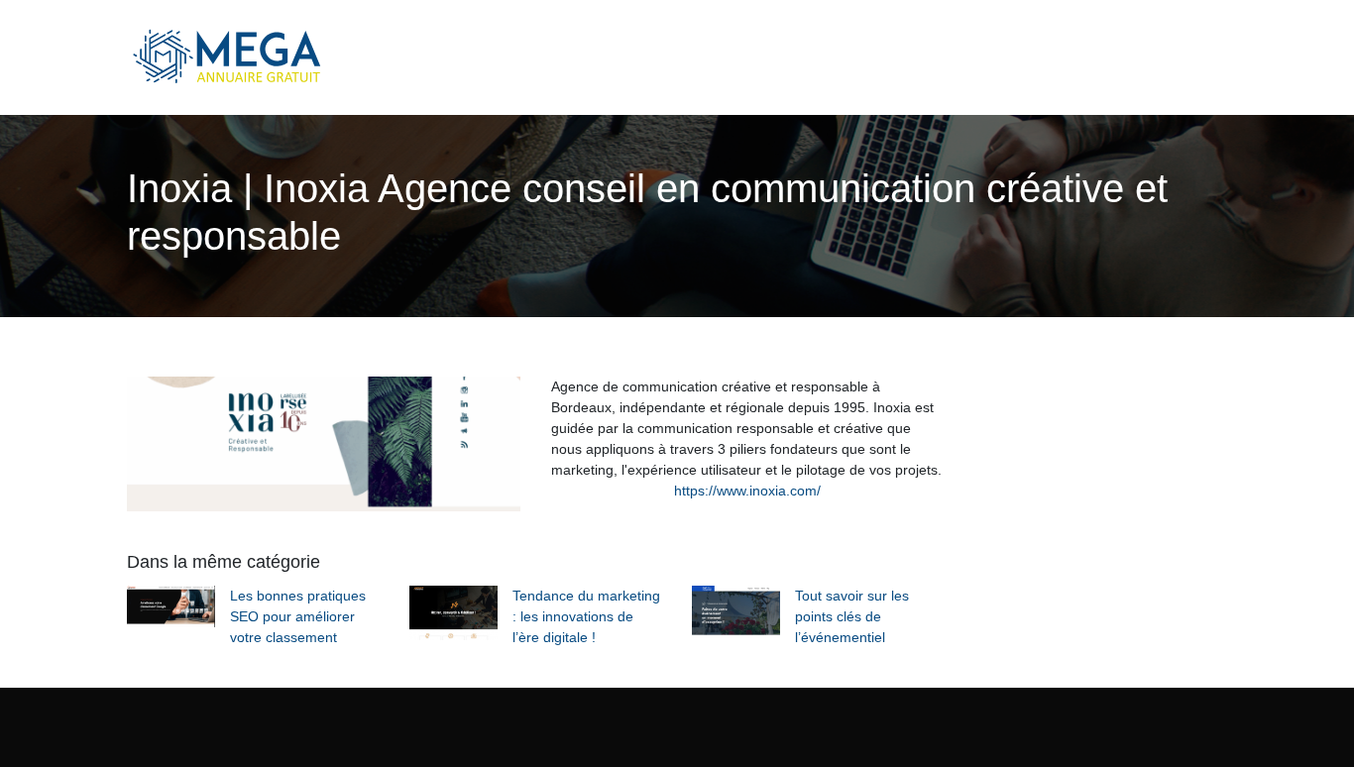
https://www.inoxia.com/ (747, 490)
